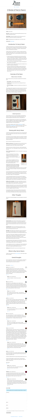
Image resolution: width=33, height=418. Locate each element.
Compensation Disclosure (14, 416)
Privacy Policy (20, 416)
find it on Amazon (17, 253)
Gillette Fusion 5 (20, 124)
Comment (7, 392)
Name (7, 402)
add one (11, 265)
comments (24, 11)
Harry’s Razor (12, 41)
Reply (6, 274)
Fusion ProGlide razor (13, 125)
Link (8, 274)
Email (7, 405)
